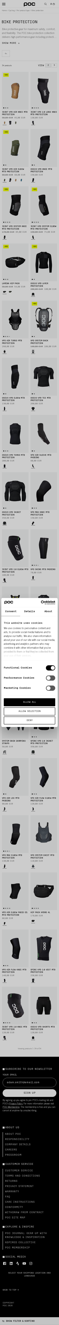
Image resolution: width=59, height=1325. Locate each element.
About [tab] (48, 611)
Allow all (29, 702)
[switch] (50, 678)
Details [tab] (29, 611)
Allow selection (30, 711)
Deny (30, 720)
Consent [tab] (10, 611)
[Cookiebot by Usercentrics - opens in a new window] (41, 602)
